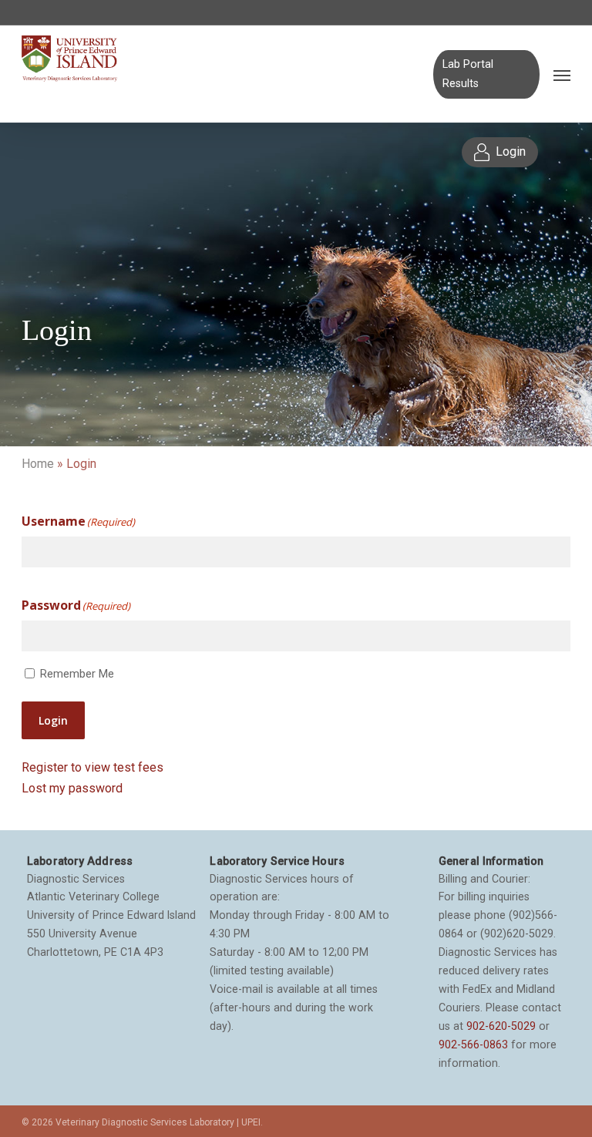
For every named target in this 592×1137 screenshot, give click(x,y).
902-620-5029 (501, 1026)
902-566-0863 (473, 1044)
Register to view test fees (92, 767)
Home (38, 463)
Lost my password (72, 788)
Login (53, 720)
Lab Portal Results (467, 73)
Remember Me (77, 674)
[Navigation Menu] (561, 74)
